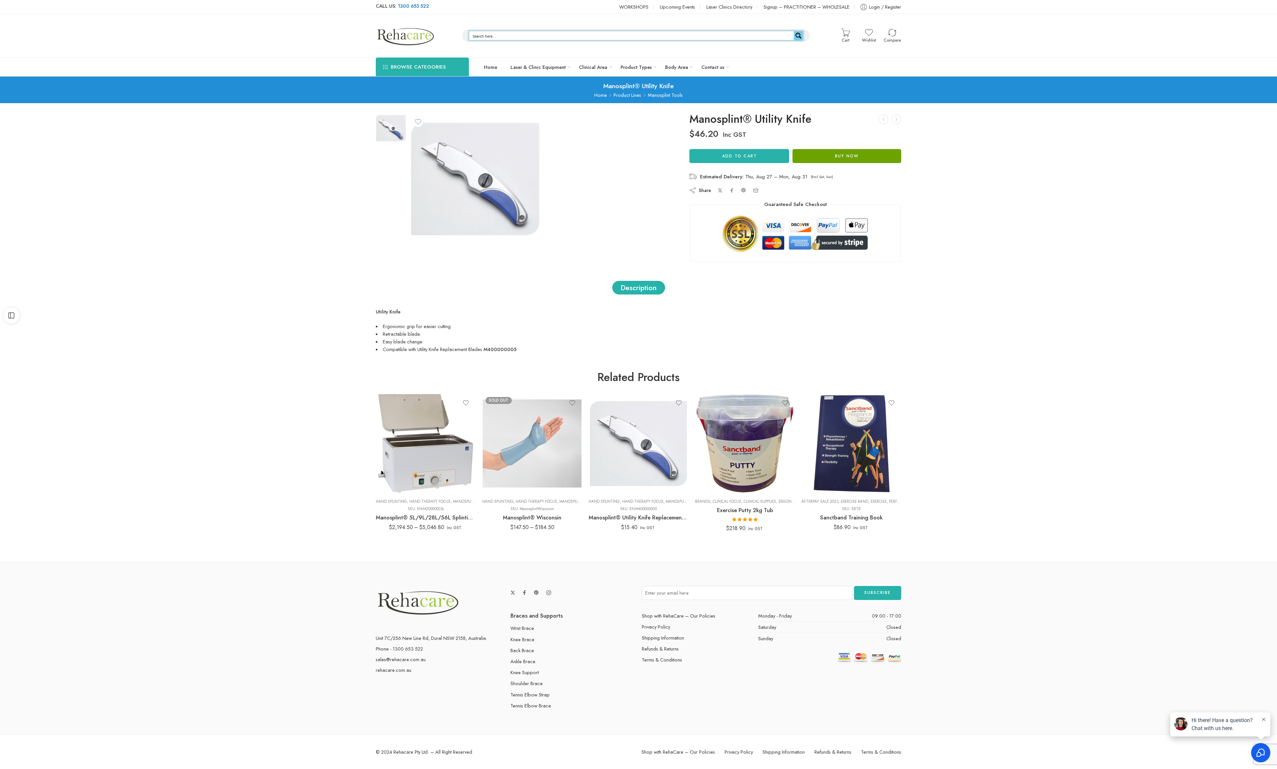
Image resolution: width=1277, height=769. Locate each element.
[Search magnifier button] (798, 35)
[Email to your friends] (756, 190)
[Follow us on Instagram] (549, 593)
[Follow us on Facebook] (524, 592)
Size (487, 445)
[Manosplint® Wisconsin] (532, 443)
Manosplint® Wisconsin (532, 517)
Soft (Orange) (715, 462)
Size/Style (385, 443)
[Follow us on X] (512, 592)
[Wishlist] (418, 121)
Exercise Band (854, 501)
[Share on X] (720, 190)
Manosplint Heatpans (475, 501)
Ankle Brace (522, 661)
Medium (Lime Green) (715, 472)
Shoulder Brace (526, 683)
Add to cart (739, 156)
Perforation (492, 467)
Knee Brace (522, 639)
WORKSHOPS (633, 6)
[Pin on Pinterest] (743, 190)
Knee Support (524, 672)
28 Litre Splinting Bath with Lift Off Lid (408, 488)
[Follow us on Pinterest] (536, 592)
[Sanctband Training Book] (851, 443)
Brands (702, 501)
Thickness (492, 477)
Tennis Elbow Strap (530, 694)
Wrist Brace (522, 628)
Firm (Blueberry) (715, 482)
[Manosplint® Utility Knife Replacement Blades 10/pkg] (896, 119)
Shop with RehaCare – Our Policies (678, 615)
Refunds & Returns (660, 648)
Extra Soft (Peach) (715, 452)
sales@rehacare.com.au (401, 659)
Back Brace (522, 650)
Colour (489, 486)
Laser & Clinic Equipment (538, 67)
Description (639, 288)
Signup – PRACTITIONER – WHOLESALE (807, 6)
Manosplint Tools (665, 95)
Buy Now (847, 156)
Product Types (636, 67)
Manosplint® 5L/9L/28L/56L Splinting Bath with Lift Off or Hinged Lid (426, 517)
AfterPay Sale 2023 (819, 501)
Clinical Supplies (760, 501)
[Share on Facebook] (731, 190)
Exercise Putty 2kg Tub (745, 510)
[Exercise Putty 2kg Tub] (745, 443)
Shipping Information (663, 637)
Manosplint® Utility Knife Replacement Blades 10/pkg (638, 517)
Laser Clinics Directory (729, 6)
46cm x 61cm (500, 454)
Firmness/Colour (710, 443)
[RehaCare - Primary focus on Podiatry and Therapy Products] (406, 35)
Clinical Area (593, 67)
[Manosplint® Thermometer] (883, 119)
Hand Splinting (391, 501)
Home (490, 67)
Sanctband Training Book (851, 517)
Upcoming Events (677, 6)
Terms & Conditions (662, 659)
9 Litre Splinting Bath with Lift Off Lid (408, 472)
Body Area (676, 67)
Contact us (712, 67)
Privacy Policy (656, 626)
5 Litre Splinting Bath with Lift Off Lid (408, 455)
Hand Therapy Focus (430, 501)
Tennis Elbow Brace (530, 705)
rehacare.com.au (393, 670)
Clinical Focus (727, 501)
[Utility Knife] (391, 127)
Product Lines (627, 95)
